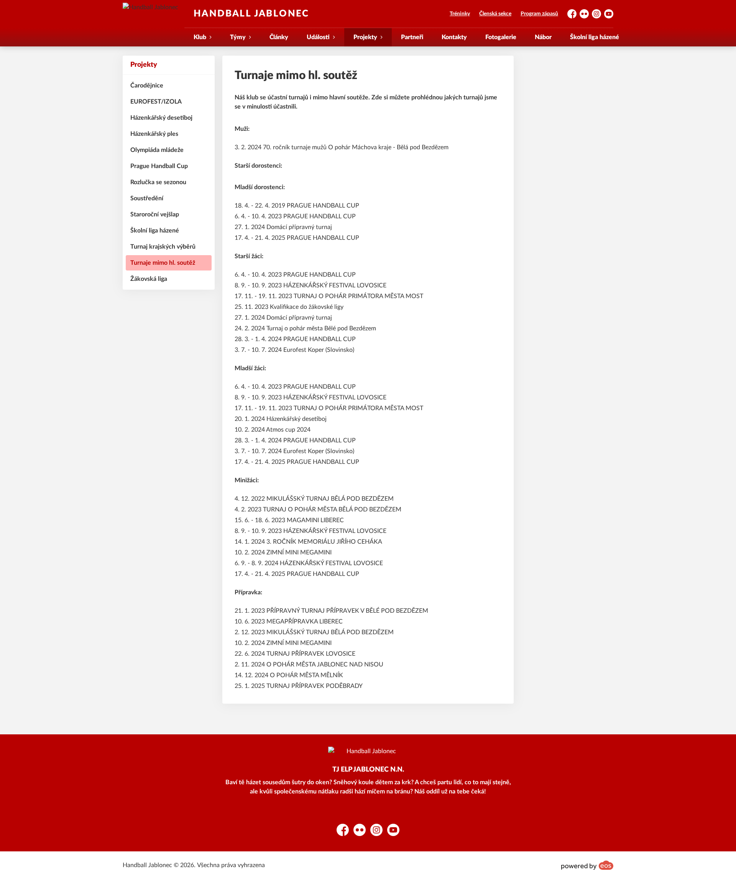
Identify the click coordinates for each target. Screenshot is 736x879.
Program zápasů (539, 13)
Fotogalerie (500, 37)
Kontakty (454, 37)
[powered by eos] (587, 865)
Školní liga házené (594, 37)
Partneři (412, 37)
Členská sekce (495, 13)
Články (278, 37)
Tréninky (460, 13)
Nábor (543, 37)
